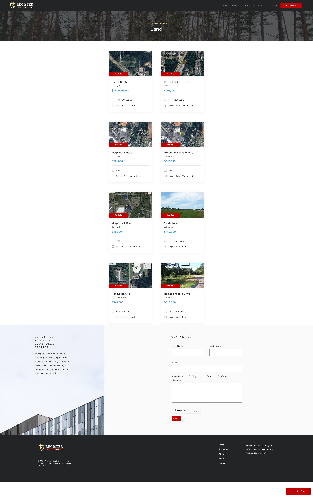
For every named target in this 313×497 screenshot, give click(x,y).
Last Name (215, 346)
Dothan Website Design (62, 463)
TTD (42, 465)
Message (176, 380)
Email (174, 362)
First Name (177, 346)
